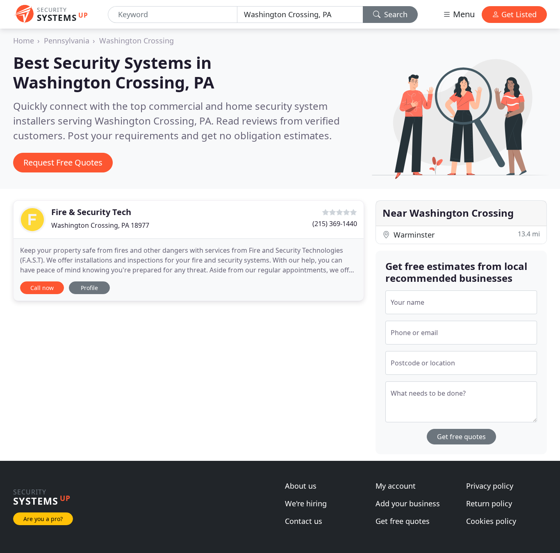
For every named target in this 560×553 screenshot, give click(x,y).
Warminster (466, 234)
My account (396, 486)
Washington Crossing (136, 40)
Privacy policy (489, 486)
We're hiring (306, 503)
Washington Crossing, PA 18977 (100, 225)
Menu (463, 14)
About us (300, 486)
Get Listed (518, 14)
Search (394, 14)
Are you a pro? (43, 519)
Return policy (489, 503)
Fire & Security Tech (91, 212)
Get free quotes (461, 436)
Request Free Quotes (62, 162)
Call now (42, 288)
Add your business (408, 503)
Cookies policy (491, 521)
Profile (89, 288)
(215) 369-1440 (334, 223)
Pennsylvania (66, 40)
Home (23, 40)
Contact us (303, 521)
